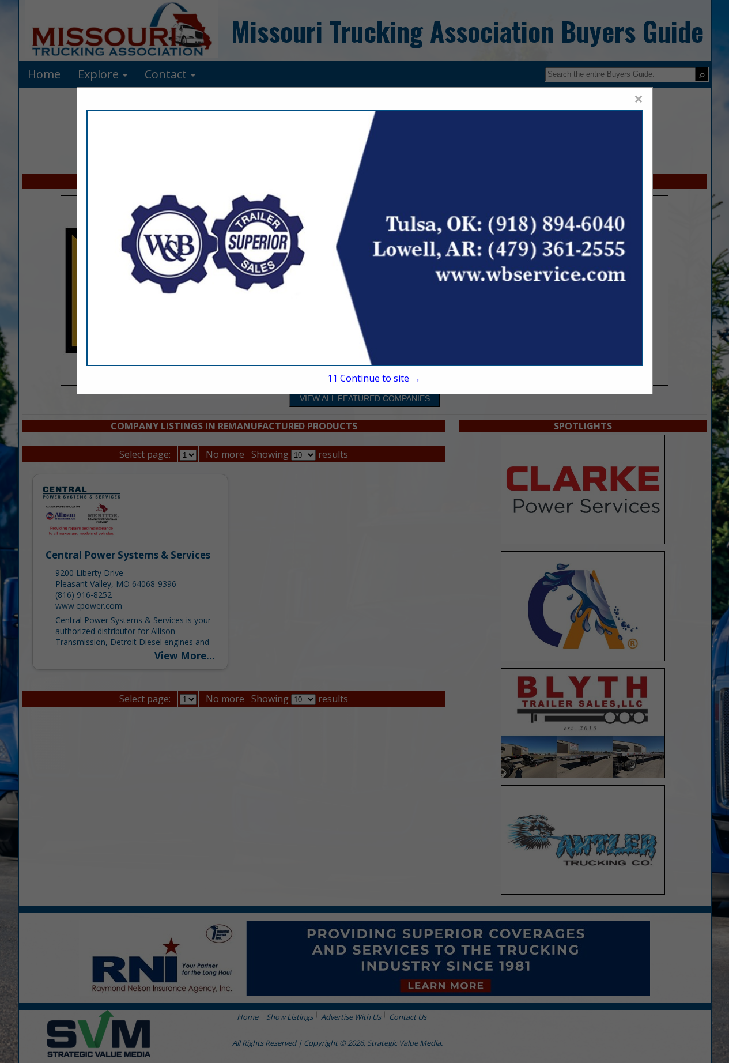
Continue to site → (374, 378)
